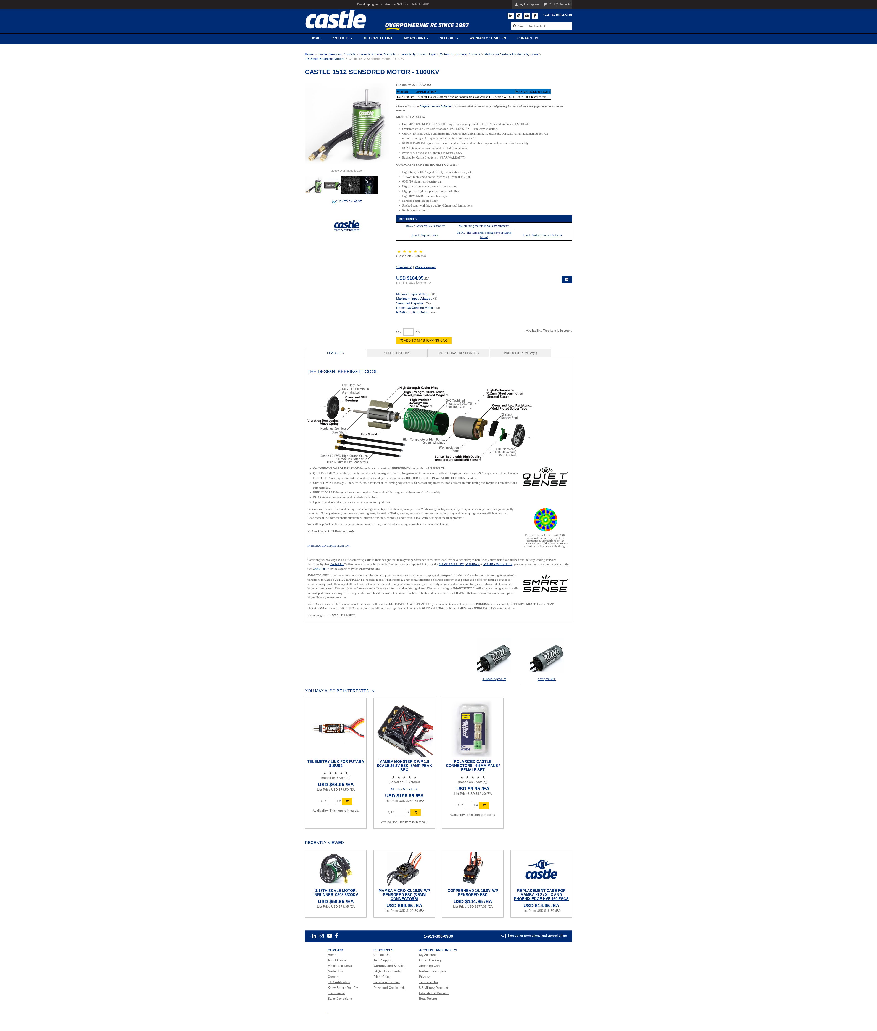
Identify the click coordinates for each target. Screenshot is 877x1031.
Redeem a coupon (432, 971)
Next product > (547, 679)
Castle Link (337, 564)
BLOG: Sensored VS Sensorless (425, 226)
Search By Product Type (418, 54)
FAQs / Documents (387, 971)
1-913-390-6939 (557, 15)
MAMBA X (472, 564)
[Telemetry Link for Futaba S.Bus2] (335, 728)
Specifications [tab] (397, 353)
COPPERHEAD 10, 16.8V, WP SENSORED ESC (473, 893)
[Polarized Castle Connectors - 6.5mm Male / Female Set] (472, 728)
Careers (333, 976)
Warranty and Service (388, 965)
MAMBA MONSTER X (497, 564)
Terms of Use (428, 982)
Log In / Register (529, 4)
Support (447, 38)
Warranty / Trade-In (488, 38)
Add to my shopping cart (426, 340)
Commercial (336, 993)
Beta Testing (428, 998)
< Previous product (494, 679)
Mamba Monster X (404, 789)
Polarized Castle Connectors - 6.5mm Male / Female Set (473, 766)
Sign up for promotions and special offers (537, 935)
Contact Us (527, 38)
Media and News (340, 965)
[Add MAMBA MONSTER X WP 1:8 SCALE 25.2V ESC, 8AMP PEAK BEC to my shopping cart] (415, 812)
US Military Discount (433, 987)
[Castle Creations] (336, 19)
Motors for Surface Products (460, 54)
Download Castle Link (389, 987)
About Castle (337, 960)
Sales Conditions (340, 998)
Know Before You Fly (343, 987)
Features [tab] (335, 353)
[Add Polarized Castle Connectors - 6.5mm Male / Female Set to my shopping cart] (484, 805)
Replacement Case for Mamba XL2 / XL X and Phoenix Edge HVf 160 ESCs (541, 895)
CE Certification (339, 982)
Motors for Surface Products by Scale (511, 54)
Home (315, 38)
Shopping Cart (429, 965)
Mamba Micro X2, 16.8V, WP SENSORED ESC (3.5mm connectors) (404, 895)
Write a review (425, 267)
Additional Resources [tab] (459, 353)
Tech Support (383, 960)
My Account (414, 38)
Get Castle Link (378, 38)
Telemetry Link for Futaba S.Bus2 (335, 764)
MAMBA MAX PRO (451, 564)
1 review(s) (404, 267)
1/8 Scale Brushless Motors (324, 59)
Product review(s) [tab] (520, 353)
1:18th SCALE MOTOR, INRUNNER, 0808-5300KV (336, 893)
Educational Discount (434, 993)
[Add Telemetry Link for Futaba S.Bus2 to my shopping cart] (347, 801)
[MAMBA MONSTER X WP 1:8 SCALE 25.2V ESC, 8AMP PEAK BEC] (404, 728)
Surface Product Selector (435, 106)
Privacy (424, 976)
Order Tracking (430, 960)
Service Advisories (386, 982)
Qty (398, 332)
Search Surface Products (377, 54)
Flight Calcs (381, 976)
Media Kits (335, 971)
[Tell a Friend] (567, 279)
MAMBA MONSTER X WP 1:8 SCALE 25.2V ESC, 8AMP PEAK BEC (404, 766)
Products (340, 38)
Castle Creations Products (336, 54)
